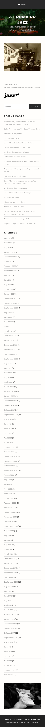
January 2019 (9, 563)
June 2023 (8, 317)
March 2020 (9, 498)
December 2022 (10, 345)
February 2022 (10, 391)
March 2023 (9, 331)
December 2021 (10, 401)
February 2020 (10, 503)
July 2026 (8, 238)
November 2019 (10, 517)
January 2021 (9, 452)
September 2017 (11, 638)
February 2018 (10, 614)
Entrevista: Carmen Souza (15, 157)
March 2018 (9, 610)
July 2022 (8, 368)
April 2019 (8, 549)
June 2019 (8, 540)
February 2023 (10, 336)
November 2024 (10, 271)
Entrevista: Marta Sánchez (15, 176)
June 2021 (8, 429)
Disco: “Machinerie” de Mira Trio (17, 147)
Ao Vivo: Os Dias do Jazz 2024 (15, 188)
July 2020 (8, 480)
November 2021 (10, 405)
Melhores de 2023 (11, 197)
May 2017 (7, 656)
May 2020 (8, 489)
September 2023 (11, 308)
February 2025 (10, 266)
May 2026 (8, 247)
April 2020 (8, 494)
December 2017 (10, 624)
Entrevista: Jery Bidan (13, 134)
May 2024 (8, 285)
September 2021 (11, 415)
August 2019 (9, 531)
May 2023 (8, 322)
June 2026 (8, 243)
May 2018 (8, 601)
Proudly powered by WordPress (22, 719)
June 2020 (8, 484)
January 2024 (9, 294)
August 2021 (9, 419)
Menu (24, 4)
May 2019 (7, 545)
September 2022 (11, 359)
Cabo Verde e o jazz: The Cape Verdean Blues (22, 129)
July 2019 (7, 535)
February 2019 (10, 559)
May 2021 (7, 433)
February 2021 (10, 447)
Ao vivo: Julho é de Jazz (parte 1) (16, 219)
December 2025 (10, 257)
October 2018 (9, 577)
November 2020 (10, 461)
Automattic (33, 722)
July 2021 (7, 424)
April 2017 (8, 661)
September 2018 (11, 582)
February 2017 (10, 670)
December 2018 (10, 568)
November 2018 (10, 573)
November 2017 (10, 628)
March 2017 (8, 665)
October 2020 (10, 466)
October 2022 (9, 354)
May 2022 (8, 377)
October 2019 (9, 522)
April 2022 (8, 382)
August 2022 (9, 363)
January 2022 (9, 396)
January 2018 (9, 619)
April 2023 (8, 326)
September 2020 (11, 470)
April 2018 (8, 605)
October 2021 (9, 410)
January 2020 (9, 508)
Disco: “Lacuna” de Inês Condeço (17, 193)
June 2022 (8, 373)
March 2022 (9, 387)
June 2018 (8, 596)
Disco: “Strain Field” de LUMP (16, 202)
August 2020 (9, 475)
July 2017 (7, 647)
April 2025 (8, 261)
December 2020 (11, 456)
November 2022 (10, 350)
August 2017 (9, 642)
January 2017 (9, 675)
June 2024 (8, 280)
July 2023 (8, 312)
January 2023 (9, 340)
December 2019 (10, 512)
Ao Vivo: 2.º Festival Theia (14, 207)
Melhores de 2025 (11, 138)
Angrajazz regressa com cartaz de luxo (20, 223)
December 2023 (11, 299)
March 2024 (9, 289)
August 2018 (9, 587)
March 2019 (8, 554)
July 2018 (7, 591)
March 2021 (8, 443)
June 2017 (8, 652)
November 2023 (10, 303)
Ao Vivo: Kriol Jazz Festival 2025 (16, 152)
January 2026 (9, 252)
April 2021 (8, 438)
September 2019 (11, 526)
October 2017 (9, 633)
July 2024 (8, 275)
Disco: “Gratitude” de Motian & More (19, 143)
